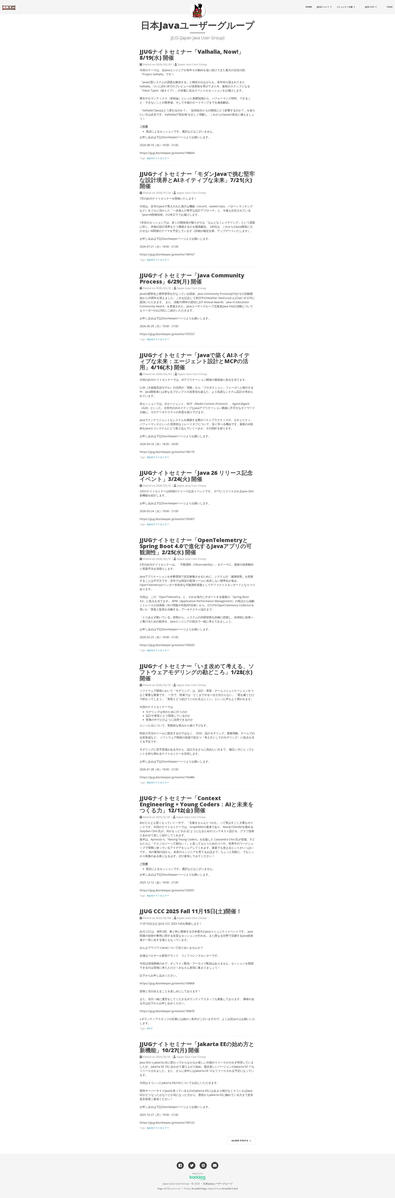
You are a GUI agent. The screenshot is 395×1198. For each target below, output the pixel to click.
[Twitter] (191, 1165)
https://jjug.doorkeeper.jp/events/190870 (167, 1011)
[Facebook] (180, 1165)
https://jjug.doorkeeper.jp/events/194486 (167, 777)
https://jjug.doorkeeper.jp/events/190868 (167, 983)
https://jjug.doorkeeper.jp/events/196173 (167, 452)
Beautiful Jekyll (230, 1188)
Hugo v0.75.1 (164, 1188)
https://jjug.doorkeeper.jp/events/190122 (167, 1122)
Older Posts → (241, 1140)
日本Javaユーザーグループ (218, 1183)
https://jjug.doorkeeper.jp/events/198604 (167, 153)
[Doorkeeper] (214, 1165)
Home (309, 7)
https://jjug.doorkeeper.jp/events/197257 (167, 334)
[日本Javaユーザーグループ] (197, 11)
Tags (390, 7)
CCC (150, 1028)
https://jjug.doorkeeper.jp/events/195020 (167, 645)
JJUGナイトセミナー (158, 158)
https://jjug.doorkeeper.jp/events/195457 (167, 519)
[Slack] (203, 1165)
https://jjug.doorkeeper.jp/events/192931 (167, 890)
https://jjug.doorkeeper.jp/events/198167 (167, 254)
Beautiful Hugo (199, 1188)
